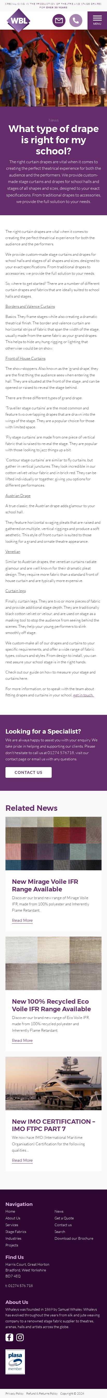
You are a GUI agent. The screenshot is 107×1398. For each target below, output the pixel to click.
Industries (13, 1238)
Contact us (63, 1225)
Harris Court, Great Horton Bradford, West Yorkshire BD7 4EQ (27, 1270)
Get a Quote (64, 1218)
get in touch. (83, 695)
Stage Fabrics (15, 1231)
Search (60, 1231)
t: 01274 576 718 (19, 1285)
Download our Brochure (74, 1238)
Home (10, 1211)
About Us (12, 1218)
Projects (11, 1245)
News (54, 119)
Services (11, 1225)
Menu (97, 23)
